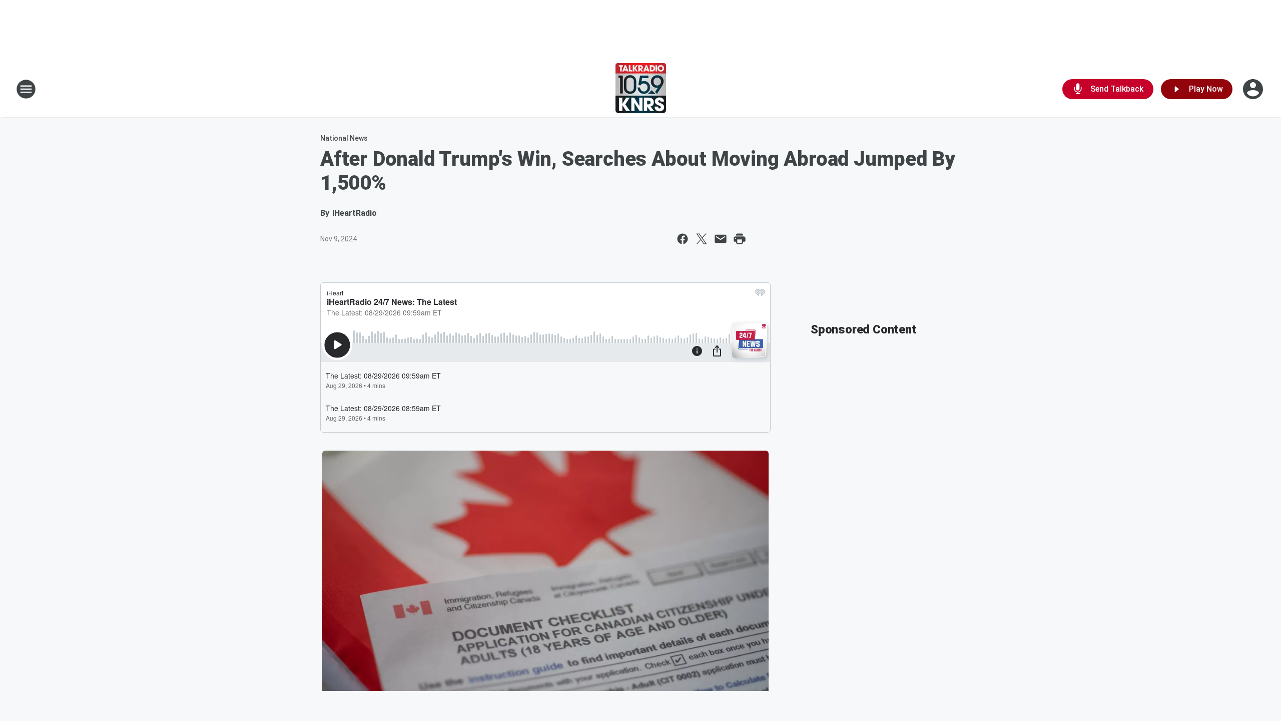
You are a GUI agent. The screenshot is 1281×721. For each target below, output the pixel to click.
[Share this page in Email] (721, 239)
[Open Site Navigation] (26, 89)
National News (344, 138)
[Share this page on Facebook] (683, 239)
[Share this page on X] (702, 239)
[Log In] (1254, 89)
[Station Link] (640, 89)
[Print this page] (740, 239)
